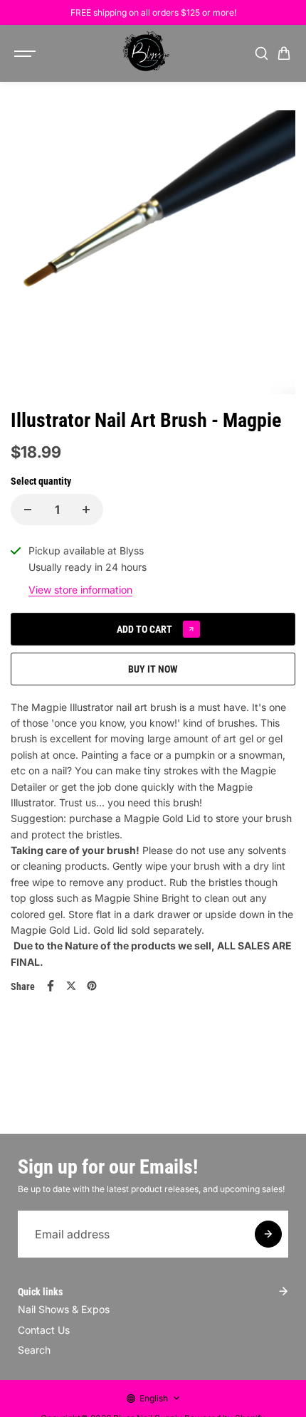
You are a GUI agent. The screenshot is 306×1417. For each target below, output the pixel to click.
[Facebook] (50, 985)
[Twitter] (71, 985)
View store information (80, 590)
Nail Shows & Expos (64, 1309)
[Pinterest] (91, 985)
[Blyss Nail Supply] (145, 53)
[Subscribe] (268, 1234)
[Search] (261, 53)
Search (34, 1350)
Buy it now (153, 669)
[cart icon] (284, 53)
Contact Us (44, 1330)
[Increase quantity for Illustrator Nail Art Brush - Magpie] (86, 510)
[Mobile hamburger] (26, 53)
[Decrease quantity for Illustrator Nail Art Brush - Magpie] (28, 510)
